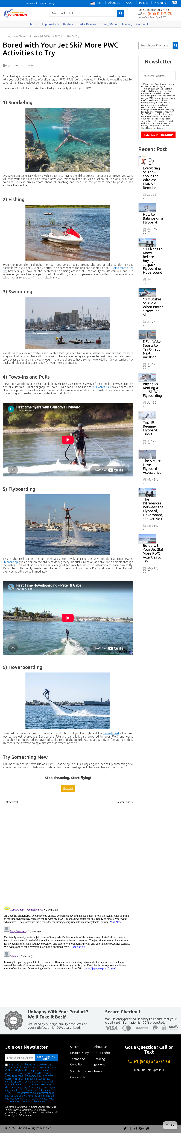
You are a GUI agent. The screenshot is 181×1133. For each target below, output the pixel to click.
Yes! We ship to (34, 3)
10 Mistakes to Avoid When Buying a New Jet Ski (153, 307)
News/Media (110, 24)
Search (75, 1046)
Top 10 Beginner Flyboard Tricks (150, 428)
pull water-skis (101, 387)
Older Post (12, 801)
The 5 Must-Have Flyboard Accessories (152, 467)
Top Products (50, 24)
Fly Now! (68, 788)
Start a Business (87, 24)
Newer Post (123, 801)
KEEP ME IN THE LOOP (46, 1058)
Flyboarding (10, 561)
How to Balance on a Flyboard (153, 218)
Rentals (68, 24)
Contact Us (143, 24)
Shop (32, 24)
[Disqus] (68, 853)
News (15, 36)
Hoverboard (111, 733)
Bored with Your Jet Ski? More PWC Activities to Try (60, 49)
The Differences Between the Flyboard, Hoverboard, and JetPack (153, 509)
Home (6, 36)
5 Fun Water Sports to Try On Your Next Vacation (152, 349)
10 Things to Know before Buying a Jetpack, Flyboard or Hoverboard (153, 260)
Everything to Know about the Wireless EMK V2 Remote (151, 178)
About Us (100, 1046)
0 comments (29, 65)
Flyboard (21, 1128)
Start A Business (81, 1071)
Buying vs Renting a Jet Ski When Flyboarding (153, 390)
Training (127, 24)
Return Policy (79, 1052)
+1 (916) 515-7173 (157, 14)
